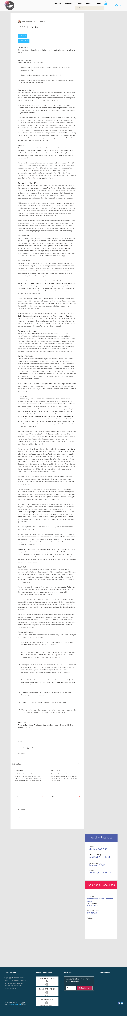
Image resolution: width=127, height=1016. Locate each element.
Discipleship (21, 742)
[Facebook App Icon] (119, 1003)
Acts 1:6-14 (19, 770)
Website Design (14, 1004)
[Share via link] (32, 748)
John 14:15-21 (56, 770)
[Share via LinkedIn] (28, 748)
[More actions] (75, 22)
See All (80, 764)
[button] (58, 3)
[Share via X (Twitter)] (23, 748)
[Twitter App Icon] (122, 1003)
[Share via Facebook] (19, 748)
